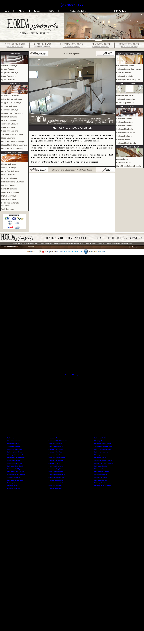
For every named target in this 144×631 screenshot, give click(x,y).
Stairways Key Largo (56, 449)
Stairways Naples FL (56, 443)
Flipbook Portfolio (78, 11)
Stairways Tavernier (101, 455)
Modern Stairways (9, 117)
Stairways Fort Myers (14, 452)
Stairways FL (53, 438)
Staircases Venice (100, 474)
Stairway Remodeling (125, 99)
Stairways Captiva (13, 460)
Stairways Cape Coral (14, 449)
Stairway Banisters (124, 126)
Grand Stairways (8, 76)
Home (6, 11)
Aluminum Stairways (10, 96)
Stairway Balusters (124, 122)
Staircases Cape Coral (15, 466)
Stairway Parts (12, 483)
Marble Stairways (8, 199)
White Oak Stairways (10, 171)
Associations (122, 159)
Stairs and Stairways (72, 375)
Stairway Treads (123, 140)
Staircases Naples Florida (103, 446)
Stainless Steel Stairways (12, 134)
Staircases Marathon (56, 471)
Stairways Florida (100, 438)
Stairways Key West (55, 452)
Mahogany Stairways (10, 192)
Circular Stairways (9, 66)
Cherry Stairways (8, 164)
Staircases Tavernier (101, 471)
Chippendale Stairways (11, 103)
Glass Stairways (8, 127)
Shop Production (123, 73)
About (21, 11)
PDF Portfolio (120, 11)
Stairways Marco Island (57, 457)
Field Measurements (125, 66)
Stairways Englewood (14, 463)
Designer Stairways (9, 110)
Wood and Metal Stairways (12, 141)
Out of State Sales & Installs (128, 166)
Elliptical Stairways (9, 73)
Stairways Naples (13, 443)
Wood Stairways (8, 138)
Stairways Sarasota (101, 452)
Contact (36, 11)
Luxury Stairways (8, 120)
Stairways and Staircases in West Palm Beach (72, 170)
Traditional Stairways (10, 124)
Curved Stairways (8, 69)
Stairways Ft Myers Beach (103, 460)
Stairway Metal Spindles (126, 143)
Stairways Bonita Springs (16, 457)
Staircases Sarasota (14, 441)
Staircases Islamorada (56, 477)
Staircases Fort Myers (14, 469)
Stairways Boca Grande (15, 455)
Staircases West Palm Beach (58, 441)
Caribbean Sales (123, 163)
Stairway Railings (123, 136)
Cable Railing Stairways (11, 99)
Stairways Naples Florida (103, 443)
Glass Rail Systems (9, 131)
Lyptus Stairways (8, 196)
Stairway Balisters (124, 119)
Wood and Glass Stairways (12, 148)
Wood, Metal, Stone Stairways (14, 145)
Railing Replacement (125, 103)
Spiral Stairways (8, 80)
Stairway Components (56, 480)
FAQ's (51, 11)
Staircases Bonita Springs (16, 474)
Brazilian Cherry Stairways (12, 182)
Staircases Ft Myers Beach (103, 463)
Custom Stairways (9, 106)
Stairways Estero (54, 463)
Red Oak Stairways (9, 185)
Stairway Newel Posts (125, 133)
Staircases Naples (13, 446)
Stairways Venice (100, 457)
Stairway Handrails (124, 129)
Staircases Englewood (15, 480)
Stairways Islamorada (56, 460)
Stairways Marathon (55, 455)
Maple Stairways (8, 175)
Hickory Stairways (9, 178)
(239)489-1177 (72, 5)
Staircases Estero (100, 477)
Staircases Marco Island (57, 474)
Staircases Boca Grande (15, 471)
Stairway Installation (125, 76)
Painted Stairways (9, 189)
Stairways (10, 438)
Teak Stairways (7, 209)
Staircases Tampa (100, 480)
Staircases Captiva (13, 477)
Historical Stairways (125, 96)
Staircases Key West (56, 469)
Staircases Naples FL (56, 446)
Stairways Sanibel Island (102, 449)
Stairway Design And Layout (128, 69)
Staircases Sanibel (100, 466)
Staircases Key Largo (56, 466)
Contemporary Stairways (11, 113)
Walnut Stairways (8, 168)
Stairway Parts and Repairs (128, 80)
